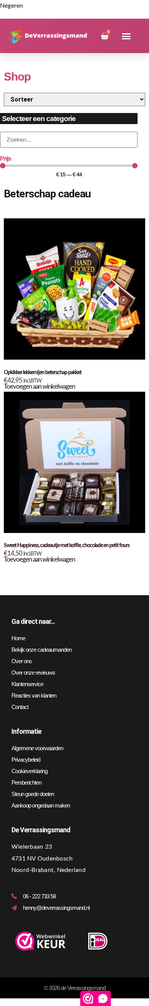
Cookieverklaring (29, 771)
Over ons (21, 661)
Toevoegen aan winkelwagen (39, 386)
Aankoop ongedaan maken (40, 805)
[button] (126, 36)
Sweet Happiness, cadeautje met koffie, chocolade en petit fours (67, 545)
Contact (19, 707)
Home (18, 638)
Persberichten (26, 782)
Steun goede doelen (32, 794)
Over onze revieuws (33, 672)
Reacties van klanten (33, 695)
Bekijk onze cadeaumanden (41, 649)
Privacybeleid (25, 759)
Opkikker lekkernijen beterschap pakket (42, 372)
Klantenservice (27, 684)
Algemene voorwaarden (37, 748)
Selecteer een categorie (39, 119)
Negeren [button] (11, 6)
